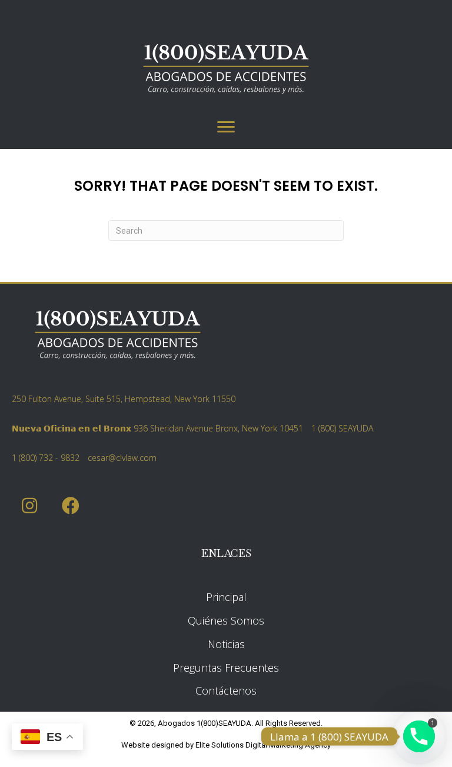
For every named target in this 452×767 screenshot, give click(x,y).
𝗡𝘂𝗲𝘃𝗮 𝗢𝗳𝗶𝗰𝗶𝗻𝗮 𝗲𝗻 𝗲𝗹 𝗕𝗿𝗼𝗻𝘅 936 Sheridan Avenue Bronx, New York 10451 (157, 428)
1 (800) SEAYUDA (342, 428)
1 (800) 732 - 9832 (45, 457)
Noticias (226, 644)
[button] (29, 506)
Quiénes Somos (226, 620)
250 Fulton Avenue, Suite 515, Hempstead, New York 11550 (123, 398)
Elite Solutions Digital (231, 745)
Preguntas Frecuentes (226, 667)
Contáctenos (226, 690)
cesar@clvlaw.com (122, 457)
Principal (226, 597)
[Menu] (226, 127)
